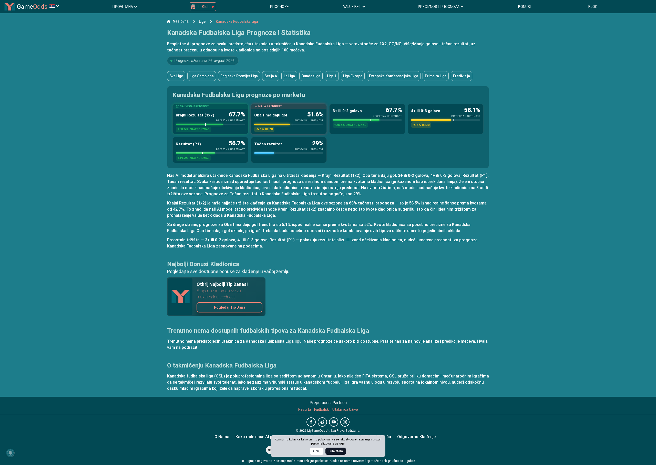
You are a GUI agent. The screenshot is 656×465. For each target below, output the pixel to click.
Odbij (316, 451)
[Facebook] (311, 422)
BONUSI (524, 7)
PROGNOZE (279, 7)
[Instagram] (345, 422)
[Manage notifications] (10, 453)
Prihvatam (336, 451)
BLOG (592, 7)
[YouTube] (333, 422)
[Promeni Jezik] (54, 6)
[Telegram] (322, 422)
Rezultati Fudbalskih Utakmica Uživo (328, 409)
